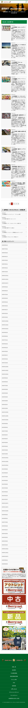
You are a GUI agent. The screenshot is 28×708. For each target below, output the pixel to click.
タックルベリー (7, 1)
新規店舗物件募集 (14, 676)
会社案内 (14, 669)
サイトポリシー (14, 695)
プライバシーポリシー (14, 692)
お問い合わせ (14, 688)
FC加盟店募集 (14, 673)
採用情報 (14, 685)
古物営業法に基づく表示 (14, 698)
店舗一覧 (14, 666)
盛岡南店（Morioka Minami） (14, 9)
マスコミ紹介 (14, 679)
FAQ (14, 682)
